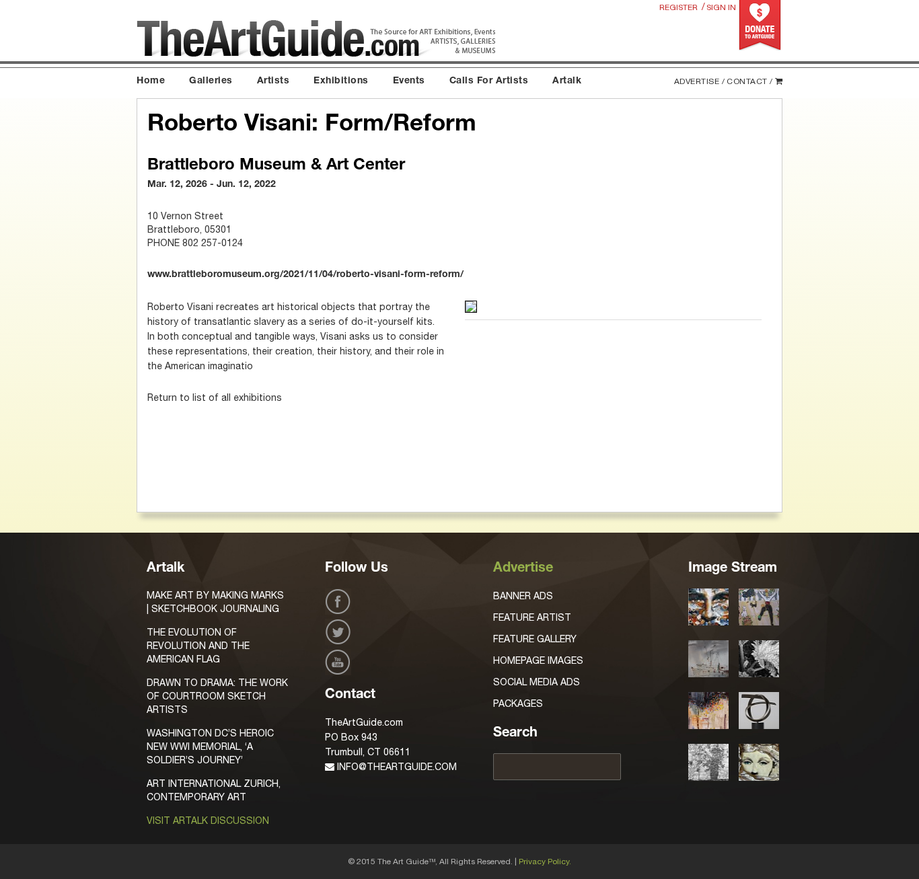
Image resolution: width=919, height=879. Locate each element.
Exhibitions (341, 81)
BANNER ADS (523, 595)
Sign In (721, 7)
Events (409, 81)
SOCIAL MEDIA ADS (536, 682)
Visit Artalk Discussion (208, 820)
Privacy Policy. (545, 861)
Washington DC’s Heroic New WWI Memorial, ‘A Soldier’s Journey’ (210, 746)
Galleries (211, 81)
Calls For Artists (489, 81)
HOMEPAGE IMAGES (538, 660)
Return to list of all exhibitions (214, 397)
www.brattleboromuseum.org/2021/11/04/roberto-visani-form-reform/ (305, 275)
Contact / (750, 81)
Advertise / (699, 81)
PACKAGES (518, 703)
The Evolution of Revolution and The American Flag (198, 645)
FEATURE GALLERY (535, 639)
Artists (273, 81)
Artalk (566, 81)
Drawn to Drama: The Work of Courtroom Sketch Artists (217, 696)
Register (678, 7)
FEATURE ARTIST (532, 617)
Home (151, 81)
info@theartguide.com (395, 766)
